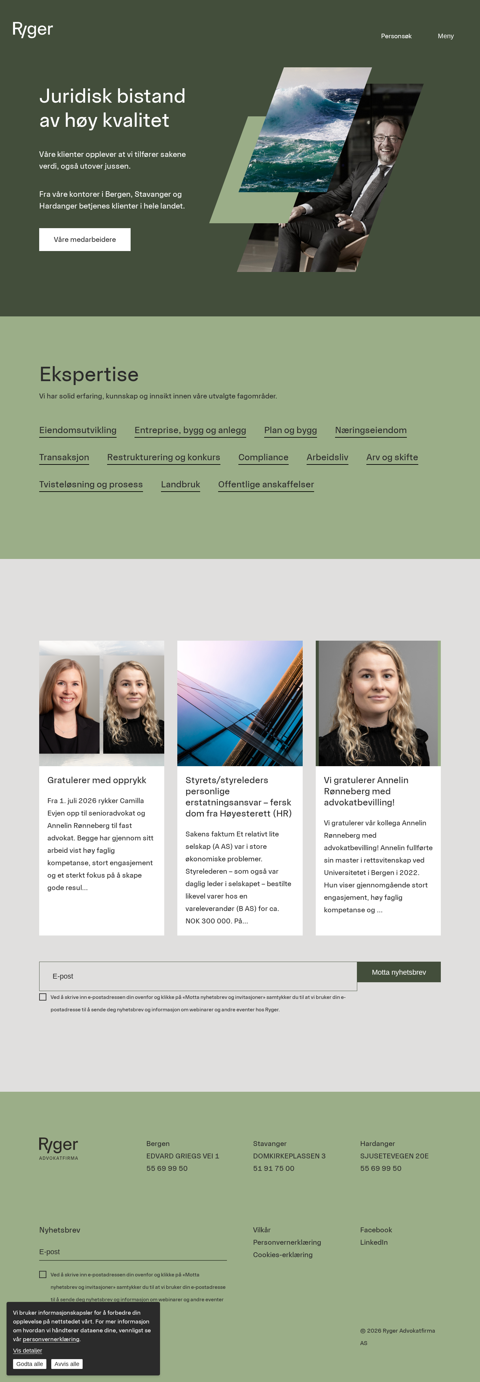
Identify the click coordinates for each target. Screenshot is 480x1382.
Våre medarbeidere (85, 239)
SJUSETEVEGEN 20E (394, 1156)
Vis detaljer (27, 1350)
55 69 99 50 (167, 1168)
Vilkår (262, 1229)
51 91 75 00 (274, 1168)
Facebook (376, 1229)
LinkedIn (374, 1242)
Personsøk (396, 36)
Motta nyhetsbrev (399, 972)
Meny (446, 36)
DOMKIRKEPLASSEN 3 (289, 1156)
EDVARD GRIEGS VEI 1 (182, 1156)
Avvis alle (67, 1364)
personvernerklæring (51, 1339)
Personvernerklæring (287, 1242)
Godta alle (29, 1364)
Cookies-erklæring (283, 1254)
